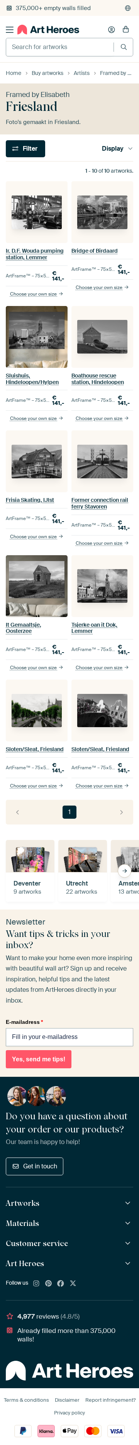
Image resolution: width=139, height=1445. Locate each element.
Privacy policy (69, 1412)
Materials (22, 1223)
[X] (73, 1284)
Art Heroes (25, 1263)
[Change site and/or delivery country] (127, 8)
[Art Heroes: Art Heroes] (128, 1263)
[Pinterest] (48, 1284)
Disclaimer (67, 1400)
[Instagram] (36, 1284)
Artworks (22, 1203)
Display (113, 148)
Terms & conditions (26, 1400)
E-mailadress (24, 1022)
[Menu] (9, 30)
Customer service (37, 1243)
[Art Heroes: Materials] (128, 1223)
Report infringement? (110, 1400)
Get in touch (40, 1166)
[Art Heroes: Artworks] (128, 1203)
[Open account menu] (111, 30)
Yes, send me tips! (38, 1059)
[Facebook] (60, 1284)
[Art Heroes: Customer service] (128, 1243)
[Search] (123, 46)
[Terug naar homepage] (48, 29)
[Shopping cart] (126, 29)
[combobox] (60, 47)
